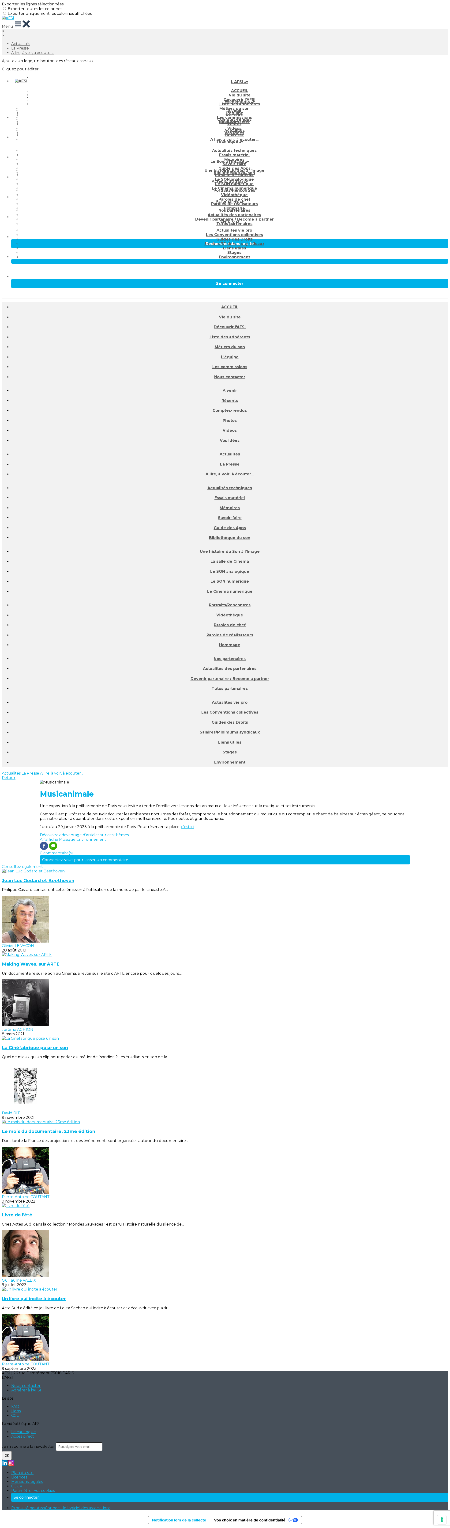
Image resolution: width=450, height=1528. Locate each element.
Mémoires (230, 508)
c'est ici (187, 827)
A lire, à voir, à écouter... (32, 52)
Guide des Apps (230, 528)
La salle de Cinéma (234, 175)
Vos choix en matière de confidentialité (249, 1520)
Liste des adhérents (239, 104)
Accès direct (22, 1436)
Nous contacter (229, 377)
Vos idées (230, 440)
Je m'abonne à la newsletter (29, 1446)
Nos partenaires (234, 210)
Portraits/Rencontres (234, 190)
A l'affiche (49, 839)
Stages (234, 252)
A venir (234, 110)
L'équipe (230, 357)
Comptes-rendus (230, 410)
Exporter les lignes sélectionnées (33, 4)
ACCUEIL (239, 90)
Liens (16, 1411)
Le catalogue (23, 1432)
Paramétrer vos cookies (33, 1490)
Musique (67, 839)
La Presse (20, 48)
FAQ (15, 1406)
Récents (234, 115)
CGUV (16, 1486)
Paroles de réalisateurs (234, 204)
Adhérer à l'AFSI (26, 1390)
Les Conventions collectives (234, 235)
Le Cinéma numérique (229, 591)
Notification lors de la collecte (179, 1520)
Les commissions (229, 367)
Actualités (20, 44)
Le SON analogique (229, 571)
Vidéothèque (234, 195)
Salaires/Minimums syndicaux (230, 732)
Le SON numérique (234, 184)
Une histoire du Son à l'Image (234, 170)
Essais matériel (234, 155)
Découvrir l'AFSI (230, 327)
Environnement (234, 257)
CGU (15, 1415)
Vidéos (230, 430)
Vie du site (230, 317)
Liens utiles (234, 248)
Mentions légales (27, 1481)
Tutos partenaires (234, 224)
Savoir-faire (234, 164)
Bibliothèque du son (229, 537)
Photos (234, 124)
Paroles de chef (230, 625)
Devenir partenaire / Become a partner (230, 678)
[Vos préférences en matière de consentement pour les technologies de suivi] (441, 1519)
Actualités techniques (234, 150)
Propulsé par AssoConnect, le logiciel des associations (60, 1508)
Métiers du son (230, 347)
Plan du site (22, 1473)
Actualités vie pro (234, 230)
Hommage (229, 645)
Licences (19, 1477)
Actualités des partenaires (234, 215)
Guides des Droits (234, 239)
